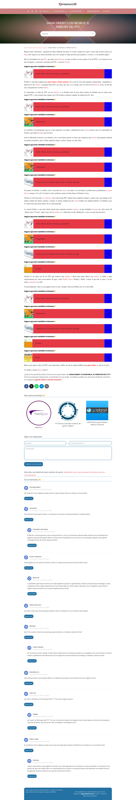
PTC (45, 59)
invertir (94, 137)
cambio (56, 212)
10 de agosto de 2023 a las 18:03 (39, 695)
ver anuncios (46, 198)
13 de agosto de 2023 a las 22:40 (43, 762)
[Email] (47, 386)
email (64, 190)
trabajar (67, 276)
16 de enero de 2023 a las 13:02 (39, 559)
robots (87, 130)
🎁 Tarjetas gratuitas (92, 11)
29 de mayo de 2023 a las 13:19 (42, 649)
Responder (28, 498)
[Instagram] (36, 11)
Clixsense (60, 59)
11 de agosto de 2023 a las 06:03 (43, 716)
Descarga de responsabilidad (46, 792)
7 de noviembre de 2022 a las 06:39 (41, 489)
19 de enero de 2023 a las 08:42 (39, 607)
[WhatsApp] (36, 386)
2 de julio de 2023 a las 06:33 (38, 674)
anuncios (96, 84)
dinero (46, 87)
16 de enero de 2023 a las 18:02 (42, 580)
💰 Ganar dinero (59, 11)
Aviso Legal (29, 790)
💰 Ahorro (106, 11)
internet (96, 276)
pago (96, 209)
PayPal (65, 279)
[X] (32, 11)
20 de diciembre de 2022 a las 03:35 (41, 510)
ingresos (76, 209)
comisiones (33, 282)
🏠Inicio (45, 11)
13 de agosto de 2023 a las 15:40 (39, 741)
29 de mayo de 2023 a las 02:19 (39, 628)
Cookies (52, 790)
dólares (38, 84)
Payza (70, 279)
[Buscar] (92, 33)
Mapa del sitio (30, 792)
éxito (39, 370)
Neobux (67, 62)
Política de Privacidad (41, 790)
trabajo (41, 133)
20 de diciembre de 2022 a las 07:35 (44, 532)
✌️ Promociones (75, 11)
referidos (56, 92)
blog (25, 54)
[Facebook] (28, 11)
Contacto (59, 790)
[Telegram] (40, 11)
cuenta (76, 201)
